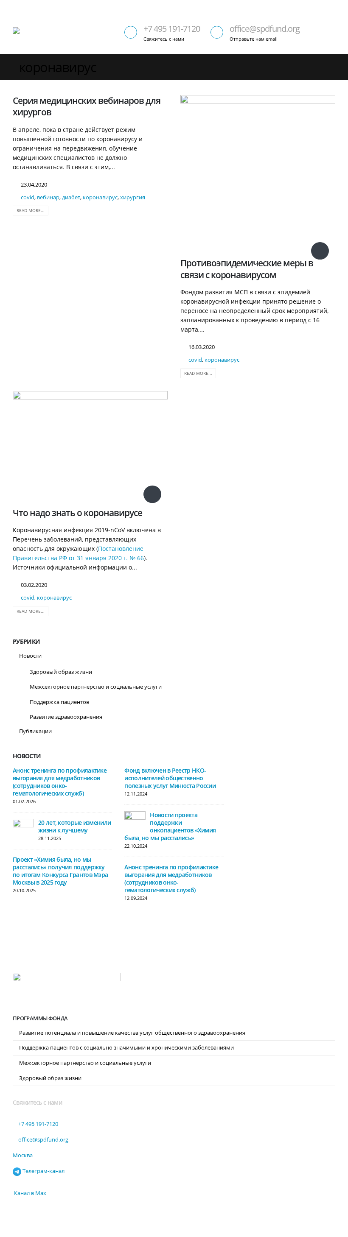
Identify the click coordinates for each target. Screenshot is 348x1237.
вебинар (48, 197)
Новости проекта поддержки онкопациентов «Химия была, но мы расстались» (170, 826)
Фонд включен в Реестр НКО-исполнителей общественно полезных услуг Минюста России (170, 778)
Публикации (35, 731)
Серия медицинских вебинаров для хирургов (86, 106)
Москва (23, 1155)
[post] (23, 829)
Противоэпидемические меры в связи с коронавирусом (246, 268)
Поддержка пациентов (59, 702)
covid (27, 197)
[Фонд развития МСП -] (36, 33)
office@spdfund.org (265, 28)
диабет (71, 197)
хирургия (132, 197)
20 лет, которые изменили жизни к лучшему (74, 826)
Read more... (31, 210)
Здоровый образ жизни (61, 672)
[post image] (257, 173)
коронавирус (100, 197)
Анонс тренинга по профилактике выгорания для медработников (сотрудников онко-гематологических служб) (60, 781)
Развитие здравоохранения (66, 716)
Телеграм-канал (43, 1171)
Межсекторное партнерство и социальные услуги (96, 686)
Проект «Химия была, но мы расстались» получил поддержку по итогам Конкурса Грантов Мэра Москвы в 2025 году (60, 870)
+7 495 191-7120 (171, 28)
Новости (30, 655)
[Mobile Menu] (327, 33)
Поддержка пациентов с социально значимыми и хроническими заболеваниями (126, 1047)
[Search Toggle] (328, 6)
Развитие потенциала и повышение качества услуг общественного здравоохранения (132, 1032)
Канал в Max (29, 1193)
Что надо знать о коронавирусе (77, 513)
